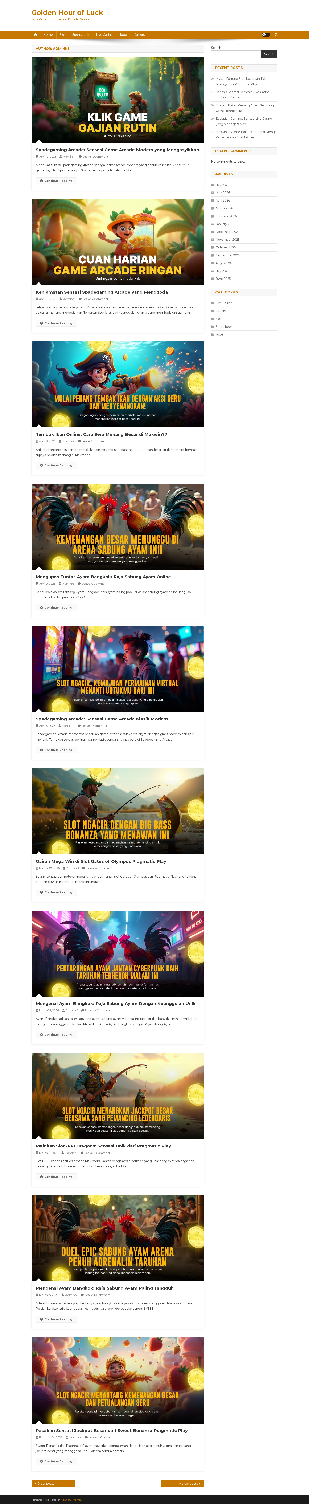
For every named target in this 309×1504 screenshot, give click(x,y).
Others (140, 35)
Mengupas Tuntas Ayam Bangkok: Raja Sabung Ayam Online (103, 576)
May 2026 (223, 193)
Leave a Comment (95, 156)
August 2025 (225, 263)
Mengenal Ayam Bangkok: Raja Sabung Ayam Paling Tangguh (105, 1288)
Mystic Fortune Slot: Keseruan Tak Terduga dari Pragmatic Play (241, 81)
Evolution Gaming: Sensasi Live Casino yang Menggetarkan (244, 121)
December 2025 (227, 232)
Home (48, 35)
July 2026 (222, 185)
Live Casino (104, 35)
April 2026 (223, 200)
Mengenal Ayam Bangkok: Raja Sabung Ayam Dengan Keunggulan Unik (116, 1003)
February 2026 (226, 216)
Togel (124, 35)
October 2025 (226, 247)
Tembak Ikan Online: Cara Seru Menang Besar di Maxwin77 (101, 434)
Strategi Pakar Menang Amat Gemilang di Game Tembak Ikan (246, 108)
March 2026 (224, 208)
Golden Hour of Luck (67, 12)
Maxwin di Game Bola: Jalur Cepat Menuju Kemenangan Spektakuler (246, 134)
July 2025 (222, 271)
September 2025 (228, 255)
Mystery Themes (71, 1499)
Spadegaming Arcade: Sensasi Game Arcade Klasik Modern (102, 718)
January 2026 (225, 224)
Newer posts (188, 1483)
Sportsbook (80, 35)
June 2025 (223, 279)
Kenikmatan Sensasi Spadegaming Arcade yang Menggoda (102, 292)
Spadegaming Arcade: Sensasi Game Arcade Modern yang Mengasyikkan (117, 149)
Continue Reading (58, 180)
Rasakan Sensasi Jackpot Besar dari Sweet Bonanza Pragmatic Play (112, 1430)
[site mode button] (266, 35)
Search (216, 48)
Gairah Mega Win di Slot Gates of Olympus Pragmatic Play (101, 861)
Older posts (45, 1483)
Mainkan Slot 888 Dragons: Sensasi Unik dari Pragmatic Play (103, 1146)
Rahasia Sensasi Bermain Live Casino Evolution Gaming (243, 94)
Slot (62, 35)
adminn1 (69, 156)
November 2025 (227, 239)
